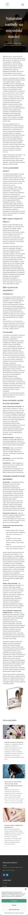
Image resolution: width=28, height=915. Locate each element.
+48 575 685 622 (10, 870)
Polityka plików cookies (9, 913)
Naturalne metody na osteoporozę (13, 742)
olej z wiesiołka (14, 548)
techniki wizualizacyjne (17, 618)
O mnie (5, 883)
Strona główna (9, 43)
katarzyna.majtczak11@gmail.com (13, 867)
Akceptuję (14, 901)
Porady (5, 886)
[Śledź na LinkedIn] (7, 875)
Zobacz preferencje (14, 909)
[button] (25, 889)
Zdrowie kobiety (18, 43)
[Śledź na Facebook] (4, 875)
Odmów (14, 905)
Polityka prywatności (19, 913)
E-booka (16, 678)
